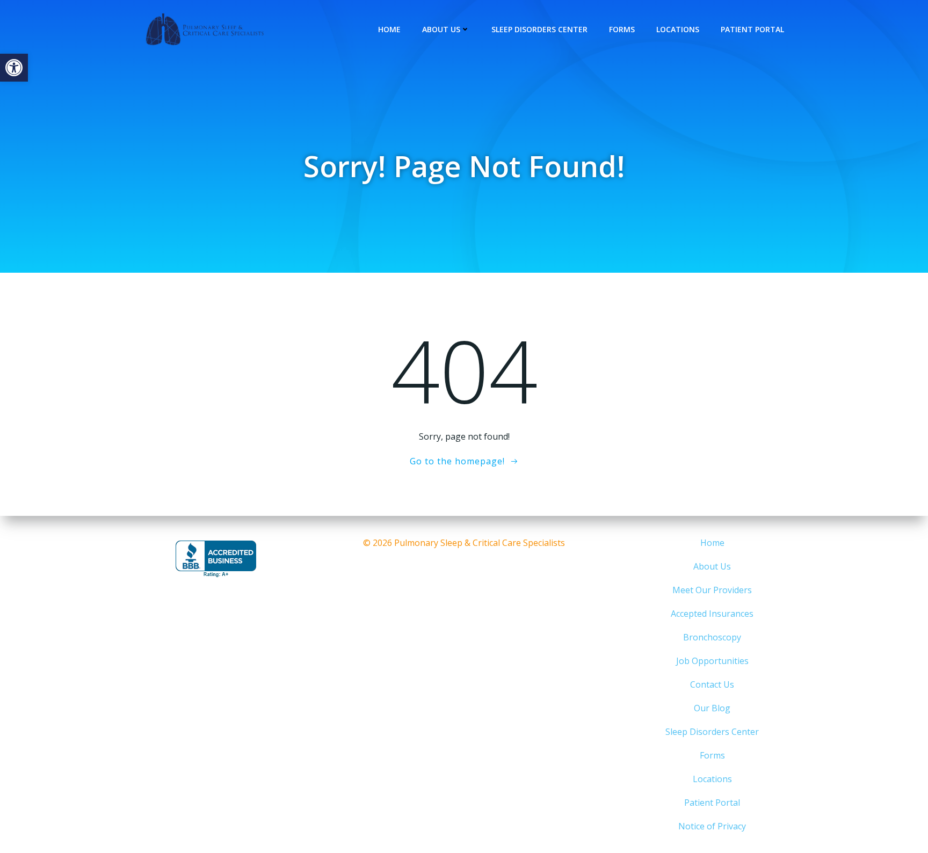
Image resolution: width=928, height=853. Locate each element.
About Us (441, 29)
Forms (622, 29)
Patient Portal (752, 29)
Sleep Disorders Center (539, 29)
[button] (14, 68)
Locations (677, 29)
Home (389, 29)
